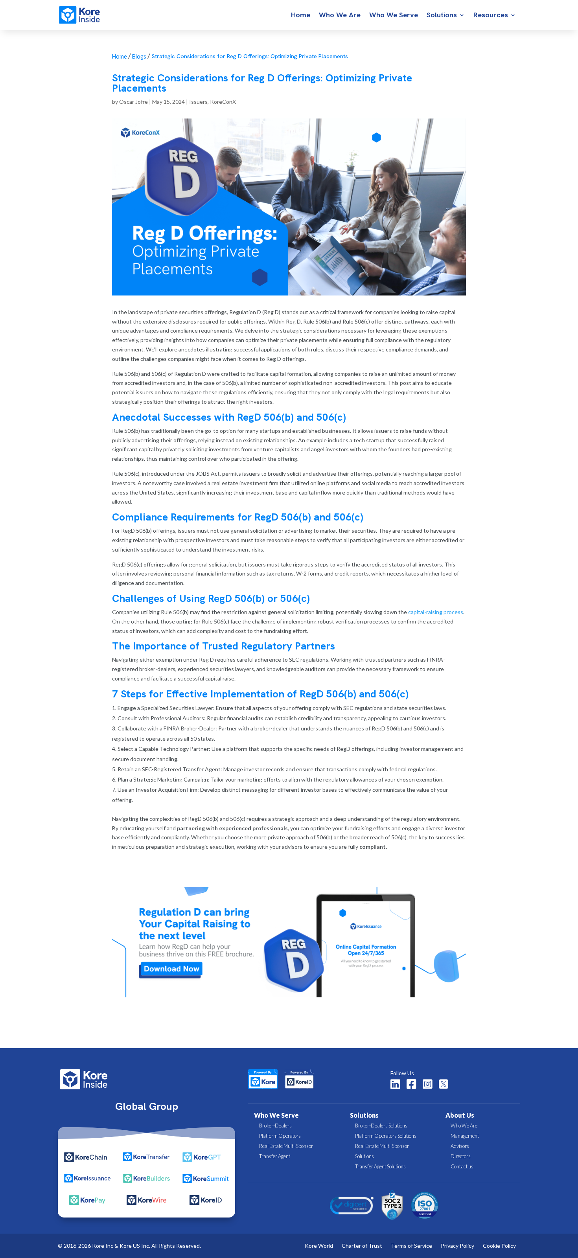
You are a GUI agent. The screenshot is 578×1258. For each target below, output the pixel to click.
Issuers (198, 101)
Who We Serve (393, 15)
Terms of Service (411, 1246)
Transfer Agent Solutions (380, 1166)
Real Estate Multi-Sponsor (286, 1146)
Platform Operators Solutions (385, 1136)
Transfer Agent (274, 1156)
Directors (461, 1156)
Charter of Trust (362, 1246)
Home (300, 15)
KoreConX (223, 101)
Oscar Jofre (133, 101)
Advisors (460, 1146)
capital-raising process (435, 612)
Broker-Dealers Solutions (381, 1125)
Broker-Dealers (275, 1125)
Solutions (442, 15)
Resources (490, 15)
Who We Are (340, 15)
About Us (459, 1115)
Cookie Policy (499, 1246)
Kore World (319, 1246)
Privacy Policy (457, 1246)
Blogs (139, 56)
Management (465, 1136)
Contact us (462, 1166)
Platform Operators (280, 1136)
